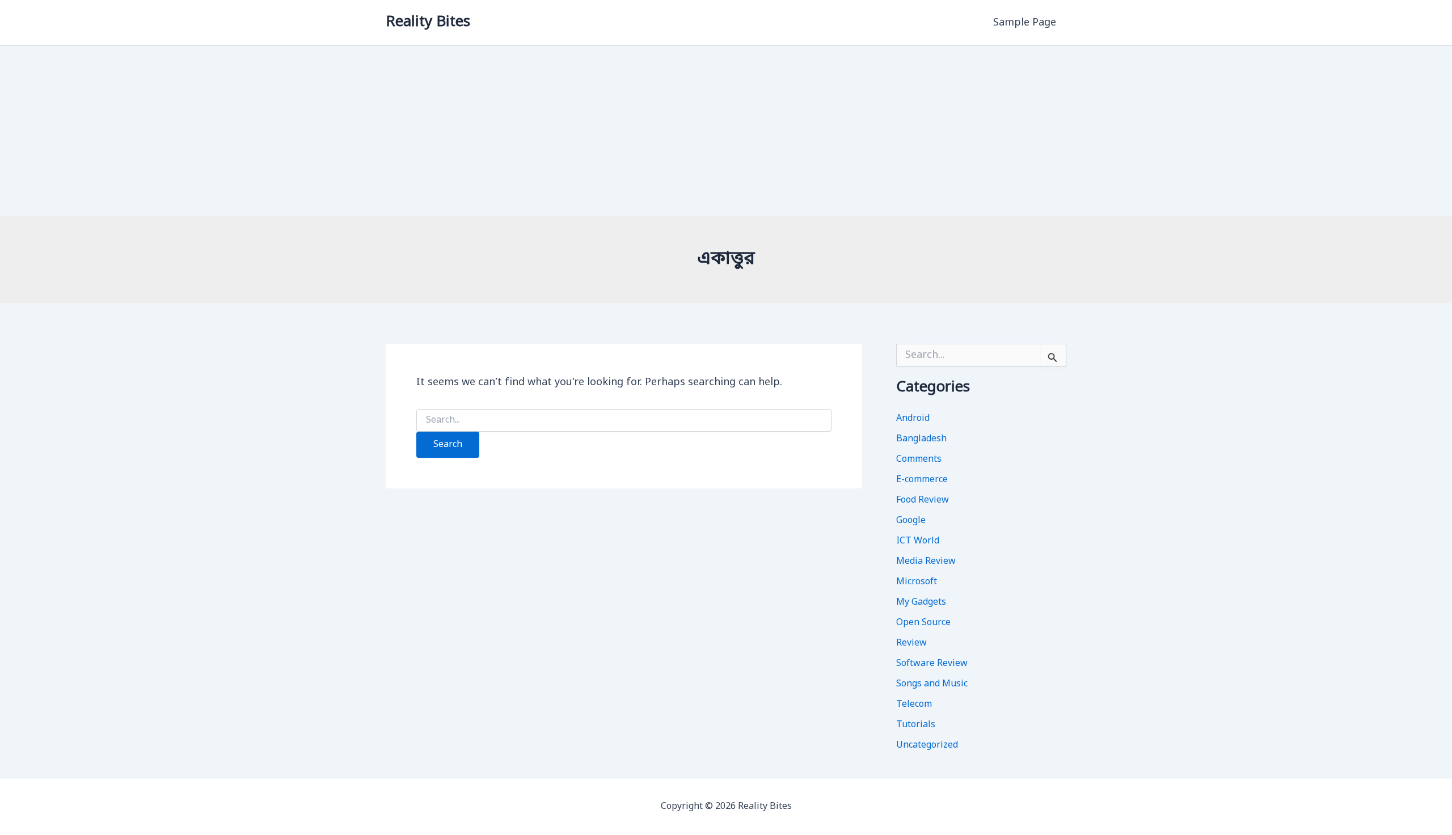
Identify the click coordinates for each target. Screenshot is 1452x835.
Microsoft (916, 582)
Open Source (923, 623)
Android (913, 418)
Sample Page (1024, 22)
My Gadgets (921, 602)
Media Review (926, 561)
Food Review (922, 500)
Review (911, 643)
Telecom (914, 704)
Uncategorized (927, 745)
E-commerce (922, 480)
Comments (919, 459)
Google (911, 521)
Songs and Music (932, 684)
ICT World (917, 541)
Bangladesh (921, 439)
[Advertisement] (726, 131)
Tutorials (915, 725)
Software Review (932, 663)
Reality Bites (428, 22)
